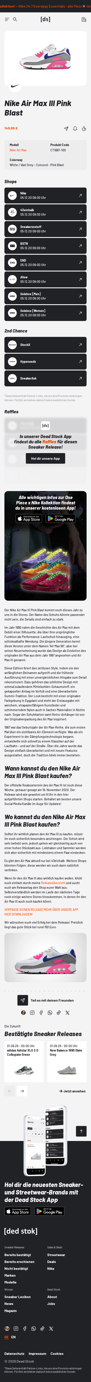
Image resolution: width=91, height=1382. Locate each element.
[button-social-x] (67, 1012)
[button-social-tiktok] (58, 1012)
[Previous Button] (9, 1091)
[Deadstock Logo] (45, 19)
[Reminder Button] (75, 128)
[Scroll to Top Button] (81, 1131)
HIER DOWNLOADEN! (19, 914)
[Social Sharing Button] (22, 1000)
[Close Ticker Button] (84, 6)
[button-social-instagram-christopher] (23, 1012)
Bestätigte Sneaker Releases (43, 1033)
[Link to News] (15, 19)
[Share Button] (66, 128)
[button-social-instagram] (32, 1012)
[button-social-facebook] (41, 1012)
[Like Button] (84, 128)
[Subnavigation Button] (7, 19)
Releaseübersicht (53, 883)
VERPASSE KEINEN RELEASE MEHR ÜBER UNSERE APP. (41, 909)
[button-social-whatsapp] (50, 1012)
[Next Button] (22, 1091)
